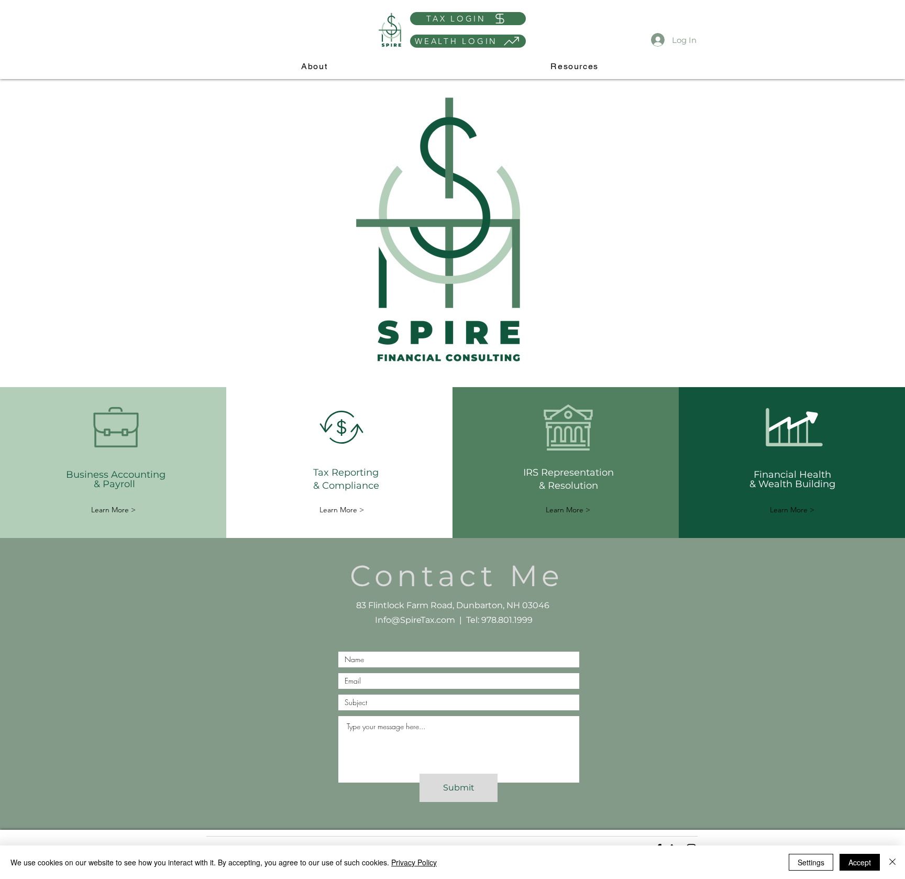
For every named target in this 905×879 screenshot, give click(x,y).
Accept (859, 862)
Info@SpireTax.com (415, 620)
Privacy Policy (414, 862)
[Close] (892, 862)
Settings (811, 862)
